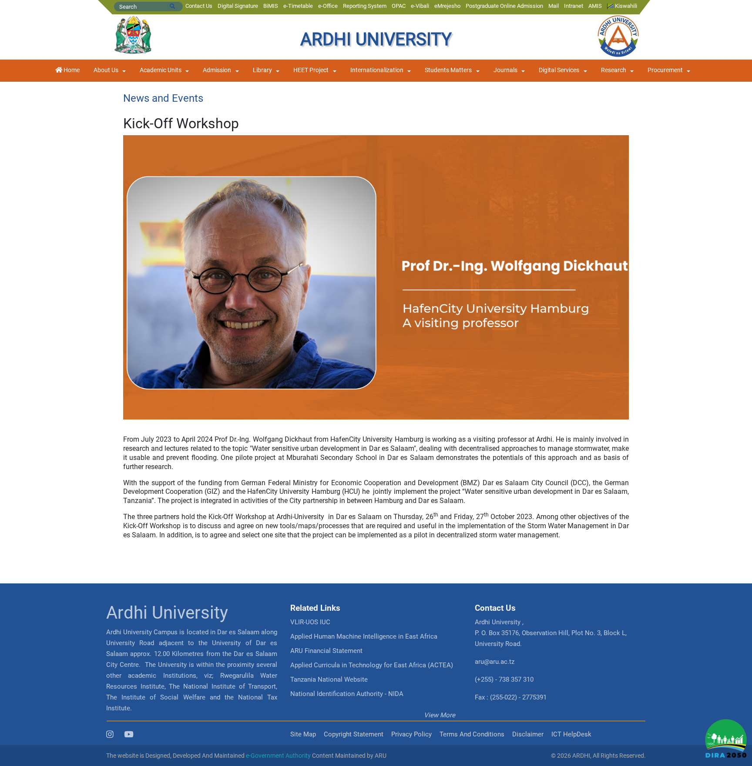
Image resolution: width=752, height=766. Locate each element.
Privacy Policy (411, 734)
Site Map (303, 734)
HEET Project (311, 70)
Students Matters (448, 70)
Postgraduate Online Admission (504, 6)
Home (71, 70)
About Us (106, 70)
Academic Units (160, 70)
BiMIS (270, 6)
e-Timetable (298, 6)
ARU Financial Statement (326, 651)
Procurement (665, 70)
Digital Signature (238, 6)
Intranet (573, 6)
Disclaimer (528, 734)
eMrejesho (447, 6)
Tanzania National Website (329, 679)
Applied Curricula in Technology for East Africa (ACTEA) (371, 665)
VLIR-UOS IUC (310, 622)
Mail (553, 6)
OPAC (399, 6)
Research (613, 70)
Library (262, 70)
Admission (217, 70)
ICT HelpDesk (571, 734)
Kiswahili (625, 6)
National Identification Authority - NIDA (346, 694)
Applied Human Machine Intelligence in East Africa (363, 636)
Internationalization (376, 70)
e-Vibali (420, 6)
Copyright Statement (353, 734)
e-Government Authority (278, 755)
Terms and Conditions (472, 734)
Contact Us (198, 6)
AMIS (595, 6)
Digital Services (559, 70)
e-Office (328, 6)
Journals (505, 70)
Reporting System (364, 6)
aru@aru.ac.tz (494, 662)
